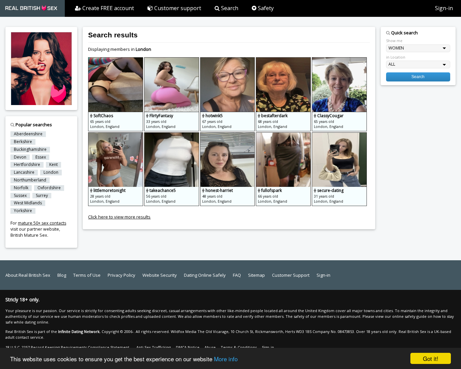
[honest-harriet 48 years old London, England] (228, 135)
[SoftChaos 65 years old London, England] (116, 60)
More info (226, 359)
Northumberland (30, 180)
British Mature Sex (28, 235)
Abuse (210, 347)
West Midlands (28, 203)
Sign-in (444, 8)
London (51, 172)
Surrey (42, 195)
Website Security (159, 275)
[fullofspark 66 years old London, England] (284, 135)
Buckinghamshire (30, 149)
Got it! (430, 358)
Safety (265, 8)
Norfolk (21, 188)
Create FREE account (107, 8)
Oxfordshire (49, 188)
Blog (61, 275)
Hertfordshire (27, 164)
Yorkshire (23, 210)
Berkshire (23, 141)
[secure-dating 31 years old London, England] (339, 135)
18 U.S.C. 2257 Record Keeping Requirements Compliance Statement (67, 347)
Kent (53, 164)
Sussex (20, 195)
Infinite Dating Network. (79, 331)
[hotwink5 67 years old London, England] (228, 60)
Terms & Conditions (239, 347)
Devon (20, 157)
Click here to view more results (119, 217)
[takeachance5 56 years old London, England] (172, 135)
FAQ (237, 275)
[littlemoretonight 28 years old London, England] (116, 135)
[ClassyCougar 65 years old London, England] (339, 60)
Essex (40, 157)
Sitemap (256, 275)
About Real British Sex (27, 275)
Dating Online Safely (205, 275)
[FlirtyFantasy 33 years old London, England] (172, 60)
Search (229, 8)
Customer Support (290, 275)
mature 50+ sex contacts (42, 223)
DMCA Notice (187, 347)
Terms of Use (87, 275)
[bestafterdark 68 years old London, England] (284, 60)
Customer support (177, 8)
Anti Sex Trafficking (153, 347)
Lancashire (24, 172)
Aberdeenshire (28, 134)
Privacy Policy (121, 275)
